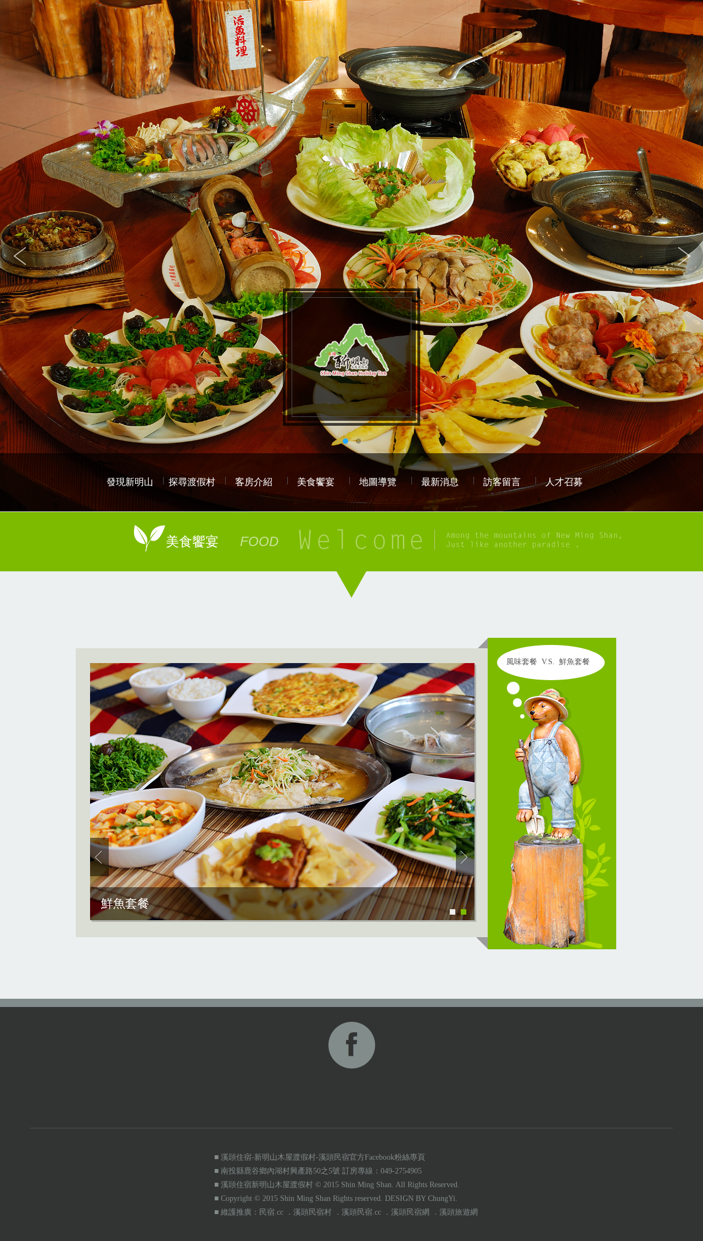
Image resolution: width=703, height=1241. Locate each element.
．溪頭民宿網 (406, 1212)
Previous (19, 256)
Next (684, 256)
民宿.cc (271, 1212)
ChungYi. (442, 1198)
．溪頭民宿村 (309, 1212)
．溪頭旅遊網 (455, 1212)
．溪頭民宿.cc (357, 1212)
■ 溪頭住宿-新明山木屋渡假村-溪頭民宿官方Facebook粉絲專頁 (319, 1157)
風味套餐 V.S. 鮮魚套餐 (548, 662)
